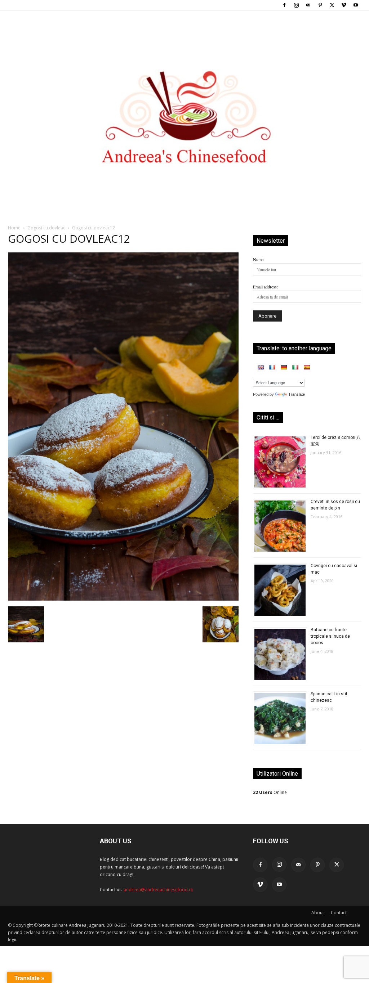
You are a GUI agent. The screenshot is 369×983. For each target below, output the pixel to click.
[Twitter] (331, 5)
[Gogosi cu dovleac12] (123, 599)
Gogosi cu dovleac (46, 228)
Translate (296, 394)
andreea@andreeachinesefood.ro (159, 890)
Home (14, 228)
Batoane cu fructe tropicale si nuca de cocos (330, 636)
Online (270, 792)
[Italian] (295, 367)
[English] (260, 367)
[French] (272, 367)
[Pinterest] (320, 5)
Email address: (265, 286)
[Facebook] (284, 5)
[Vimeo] (343, 5)
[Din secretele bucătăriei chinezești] (184, 104)
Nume (258, 259)
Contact (339, 913)
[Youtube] (355, 5)
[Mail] (308, 5)
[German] (283, 367)
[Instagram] (296, 5)
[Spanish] (306, 367)
